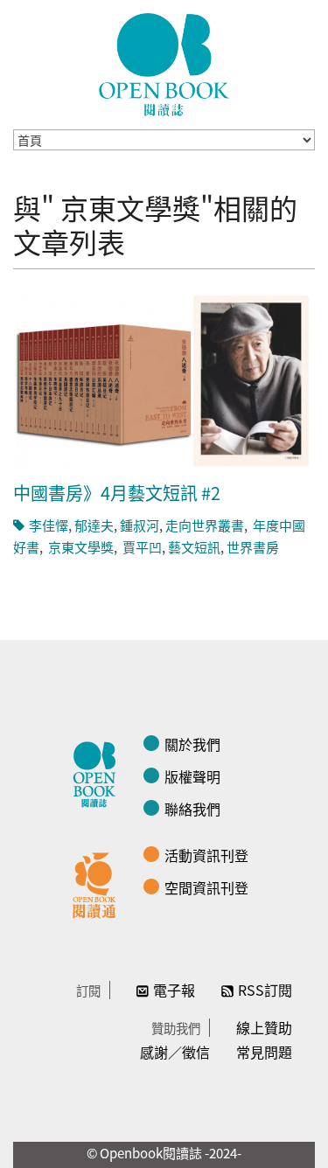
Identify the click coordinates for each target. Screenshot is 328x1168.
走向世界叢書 (204, 525)
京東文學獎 (79, 547)
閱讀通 (99, 883)
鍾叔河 (139, 525)
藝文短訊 (194, 547)
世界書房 (253, 547)
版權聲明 (192, 776)
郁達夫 (94, 525)
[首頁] (164, 64)
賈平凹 (141, 547)
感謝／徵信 (175, 1051)
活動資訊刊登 (206, 855)
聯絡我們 (192, 808)
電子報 (174, 989)
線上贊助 (264, 1027)
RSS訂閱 (265, 989)
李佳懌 (48, 525)
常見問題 (264, 1051)
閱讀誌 (99, 772)
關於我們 (192, 743)
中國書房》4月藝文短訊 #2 (116, 492)
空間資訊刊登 (206, 887)
